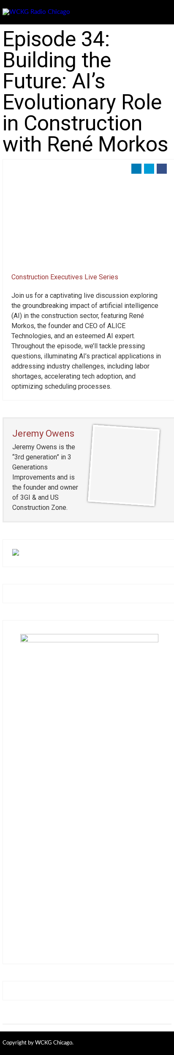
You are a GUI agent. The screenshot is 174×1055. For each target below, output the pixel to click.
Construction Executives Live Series (64, 277)
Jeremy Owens (43, 433)
